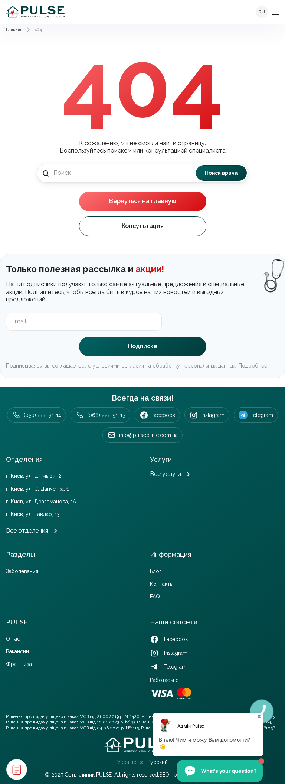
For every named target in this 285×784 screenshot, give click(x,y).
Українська (130, 762)
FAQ (155, 597)
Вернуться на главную (142, 201)
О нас (13, 639)
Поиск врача (221, 173)
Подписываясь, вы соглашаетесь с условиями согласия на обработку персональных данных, (136, 366)
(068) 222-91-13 (106, 415)
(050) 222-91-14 (42, 415)
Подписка (142, 346)
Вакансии (17, 651)
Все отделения (27, 530)
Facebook (163, 415)
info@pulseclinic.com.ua (148, 435)
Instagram (213, 415)
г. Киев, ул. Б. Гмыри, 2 (33, 476)
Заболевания (22, 571)
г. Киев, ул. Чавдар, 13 (33, 514)
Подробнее (252, 366)
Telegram (261, 415)
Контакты (161, 584)
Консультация (143, 225)
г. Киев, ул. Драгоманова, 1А (41, 501)
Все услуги (165, 473)
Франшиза (19, 664)
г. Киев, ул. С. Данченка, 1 (37, 489)
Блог (155, 571)
